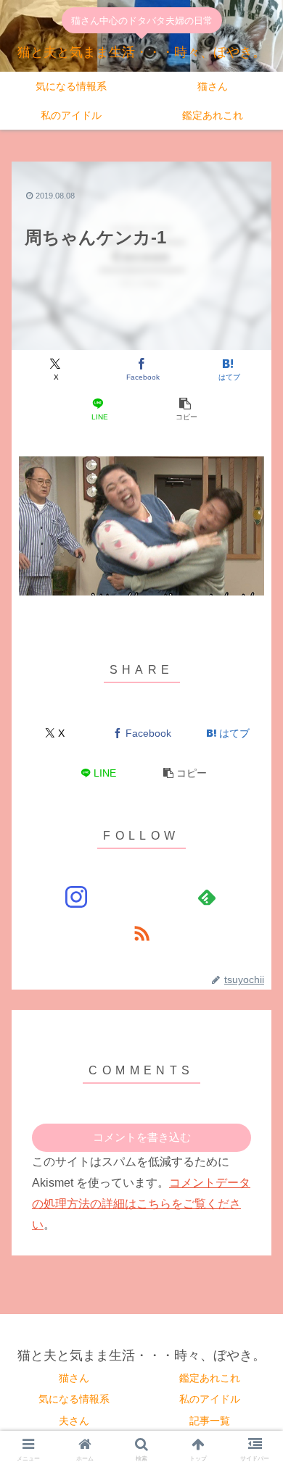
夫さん (74, 1420)
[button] (184, 409)
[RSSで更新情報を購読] (141, 933)
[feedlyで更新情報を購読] (207, 896)
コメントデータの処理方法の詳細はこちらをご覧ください (141, 1203)
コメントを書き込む (142, 1137)
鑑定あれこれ (209, 1378)
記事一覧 (209, 1420)
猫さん (74, 1378)
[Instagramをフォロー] (76, 896)
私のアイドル (209, 1399)
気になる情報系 (74, 1399)
